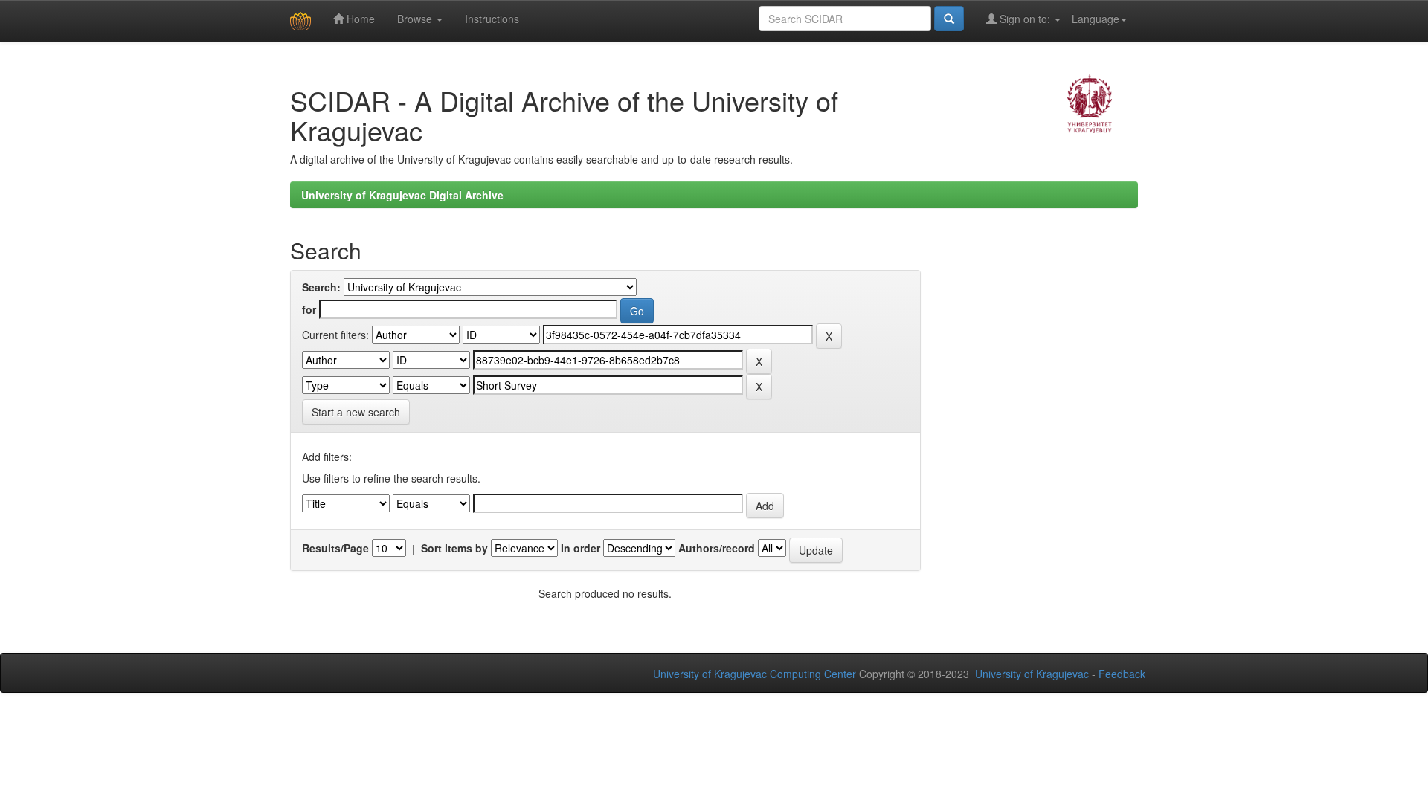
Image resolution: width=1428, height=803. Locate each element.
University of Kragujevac (1032, 673)
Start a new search (356, 411)
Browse (416, 18)
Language (1095, 18)
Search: (321, 287)
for (309, 309)
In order (580, 548)
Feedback (1122, 673)
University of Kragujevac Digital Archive (402, 194)
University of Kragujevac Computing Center (754, 673)
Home (359, 18)
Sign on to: (1025, 18)
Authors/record (716, 548)
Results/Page (335, 548)
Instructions (492, 18)
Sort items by (454, 548)
